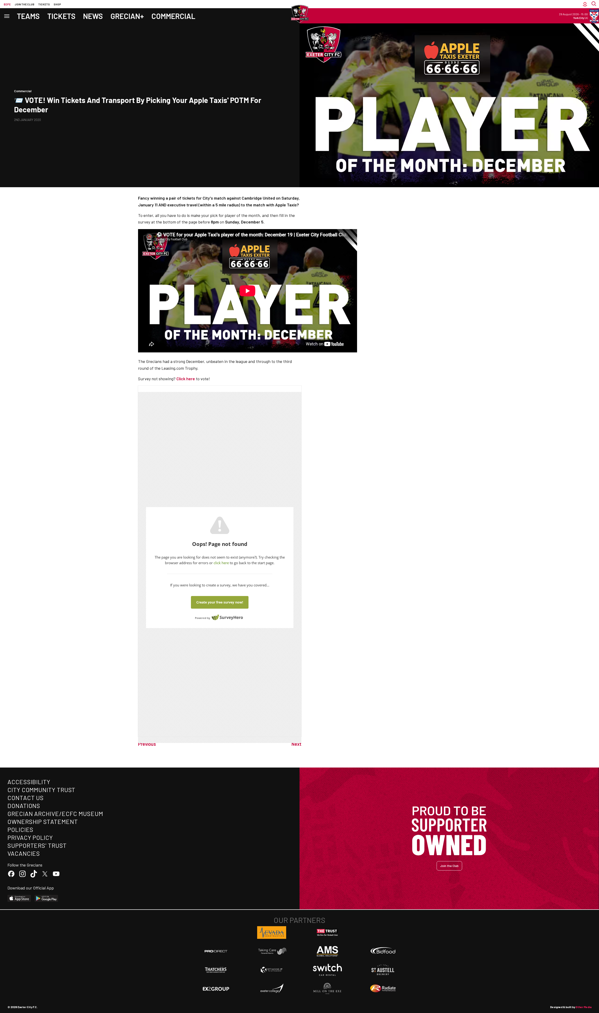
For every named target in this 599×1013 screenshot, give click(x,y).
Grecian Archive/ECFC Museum (55, 813)
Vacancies (23, 853)
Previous (147, 744)
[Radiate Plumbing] (383, 988)
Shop (57, 4)
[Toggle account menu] (585, 4)
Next (296, 744)
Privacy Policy (30, 837)
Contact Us (25, 797)
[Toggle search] (594, 4)
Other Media (584, 1007)
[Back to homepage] (299, 14)
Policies (20, 829)
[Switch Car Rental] (327, 970)
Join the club (24, 4)
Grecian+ (127, 15)
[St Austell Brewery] (383, 970)
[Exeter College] (271, 988)
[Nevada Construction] (271, 932)
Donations (23, 805)
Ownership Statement (42, 821)
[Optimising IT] (271, 970)
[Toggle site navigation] (6, 15)
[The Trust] (327, 932)
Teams (28, 15)
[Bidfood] (383, 951)
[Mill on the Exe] (327, 988)
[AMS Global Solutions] (327, 951)
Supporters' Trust (37, 845)
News (93, 15)
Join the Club (449, 866)
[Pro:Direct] (215, 951)
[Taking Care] (271, 951)
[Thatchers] (215, 970)
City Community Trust (41, 789)
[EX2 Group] (215, 988)
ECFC (7, 4)
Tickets (44, 4)
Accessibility (28, 781)
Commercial (173, 15)
